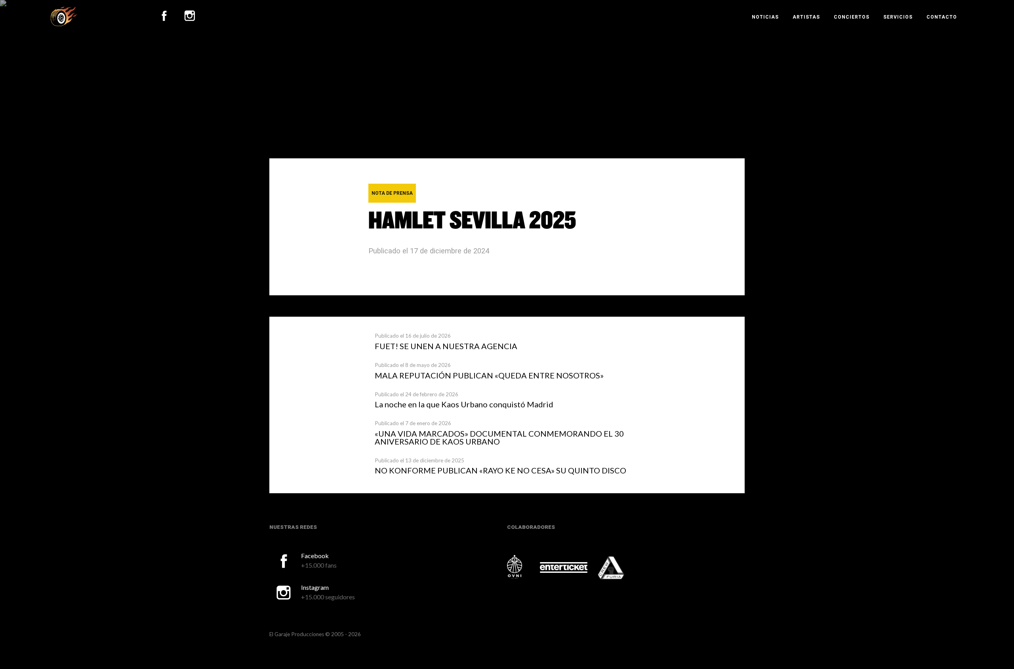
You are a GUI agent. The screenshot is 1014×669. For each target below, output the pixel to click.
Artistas (806, 17)
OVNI (523, 567)
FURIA (621, 568)
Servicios (898, 17)
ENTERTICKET (563, 568)
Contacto (941, 17)
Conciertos (851, 17)
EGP (63, 16)
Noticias (765, 17)
